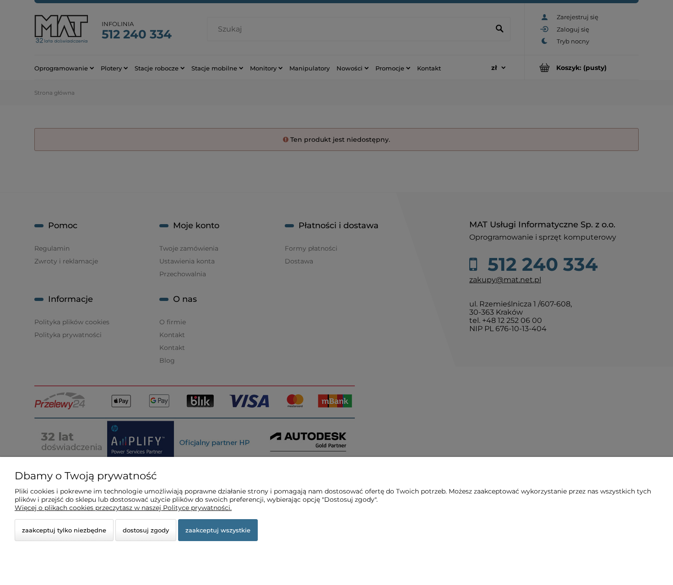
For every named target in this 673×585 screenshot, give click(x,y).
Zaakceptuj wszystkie (217, 530)
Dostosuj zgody (146, 530)
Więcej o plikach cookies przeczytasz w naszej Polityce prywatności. (123, 508)
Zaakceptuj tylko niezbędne (64, 530)
